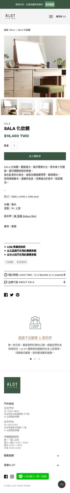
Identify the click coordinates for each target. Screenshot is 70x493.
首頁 (6, 30)
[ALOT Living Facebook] (6, 477)
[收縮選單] (51, 16)
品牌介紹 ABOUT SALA (21, 282)
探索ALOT (9, 465)
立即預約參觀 (13, 416)
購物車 (61, 16)
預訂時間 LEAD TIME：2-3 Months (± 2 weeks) (35, 274)
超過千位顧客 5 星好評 (35, 338)
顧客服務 (9, 455)
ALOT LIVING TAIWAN (21, 486)
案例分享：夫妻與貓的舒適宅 (34, 4)
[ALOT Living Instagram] (12, 477)
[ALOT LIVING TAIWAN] (6, 295)
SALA (12, 30)
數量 (6, 145)
